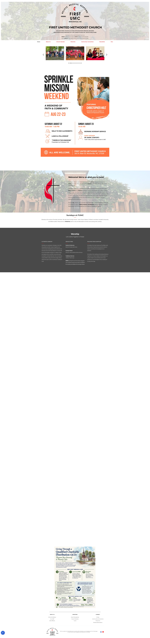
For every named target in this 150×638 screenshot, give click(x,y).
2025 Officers (52, 620)
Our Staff (52, 619)
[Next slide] (107, 55)
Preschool (98, 620)
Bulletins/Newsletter (97, 622)
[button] (3, 632)
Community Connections (97, 619)
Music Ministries (74, 619)
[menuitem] (38, 42)
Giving (97, 617)
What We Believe (52, 617)
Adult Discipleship (75, 617)
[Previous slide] (43, 55)
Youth (75, 620)
